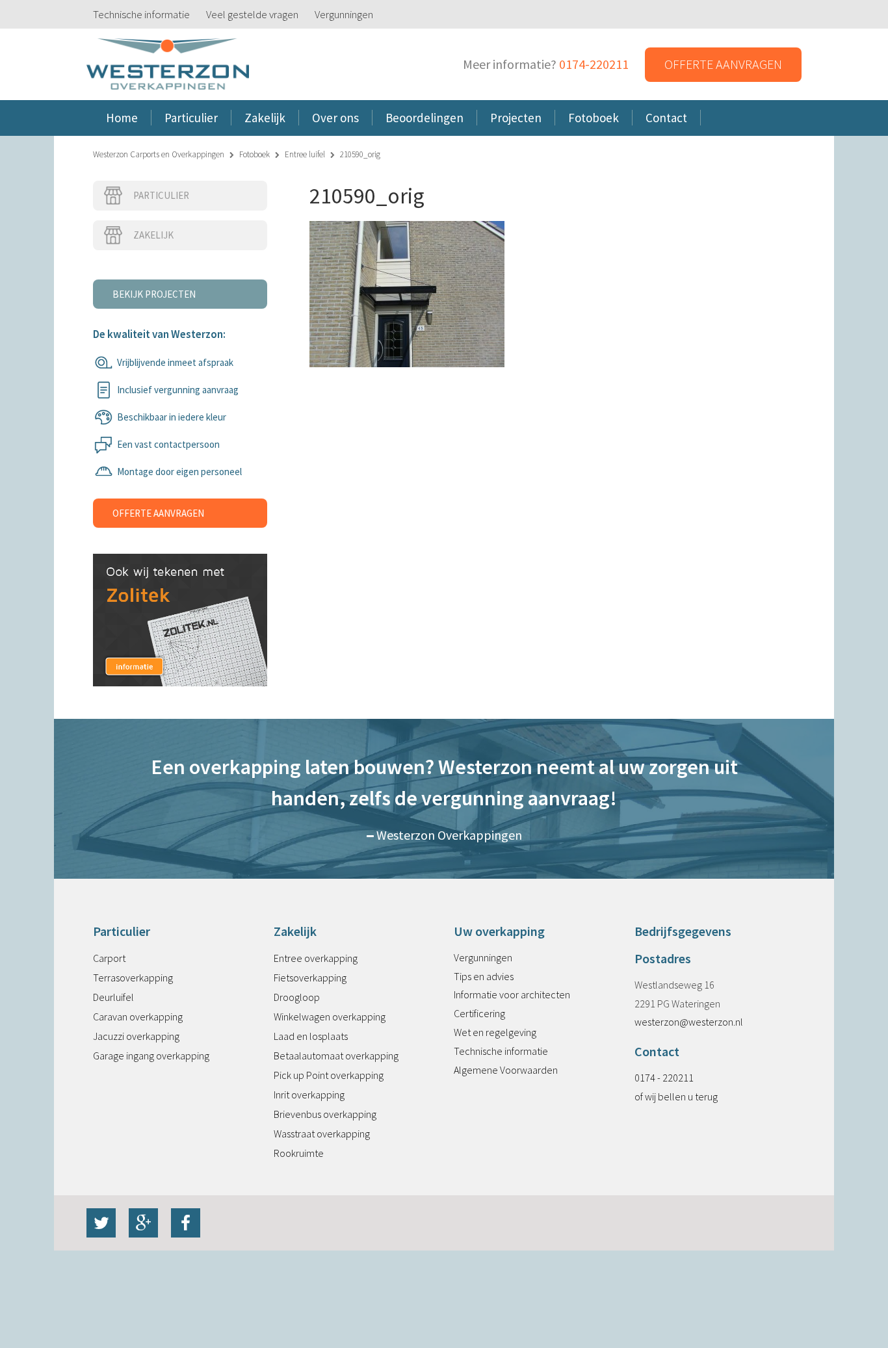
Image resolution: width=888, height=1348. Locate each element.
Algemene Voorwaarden (506, 1069)
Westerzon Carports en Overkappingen (158, 154)
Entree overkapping (316, 958)
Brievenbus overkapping (325, 1114)
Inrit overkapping (309, 1094)
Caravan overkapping (138, 1016)
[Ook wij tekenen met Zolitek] (180, 605)
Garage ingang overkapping (151, 1055)
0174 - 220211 (664, 1077)
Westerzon (167, 64)
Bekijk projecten (154, 294)
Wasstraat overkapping (322, 1133)
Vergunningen (344, 14)
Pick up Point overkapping (329, 1075)
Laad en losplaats (311, 1036)
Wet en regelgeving (495, 1032)
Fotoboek (254, 154)
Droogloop (297, 997)
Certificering (479, 1013)
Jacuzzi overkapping (136, 1036)
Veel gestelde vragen (252, 14)
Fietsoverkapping (310, 977)
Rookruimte (299, 1153)
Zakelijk (153, 235)
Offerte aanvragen (723, 64)
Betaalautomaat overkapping (336, 1055)
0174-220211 (594, 64)
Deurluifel (113, 997)
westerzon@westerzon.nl (688, 1021)
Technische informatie (141, 14)
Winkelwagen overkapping (329, 1016)
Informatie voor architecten (512, 994)
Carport (109, 958)
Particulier (161, 195)
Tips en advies (484, 976)
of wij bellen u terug (676, 1096)
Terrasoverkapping (133, 977)
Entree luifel (305, 154)
